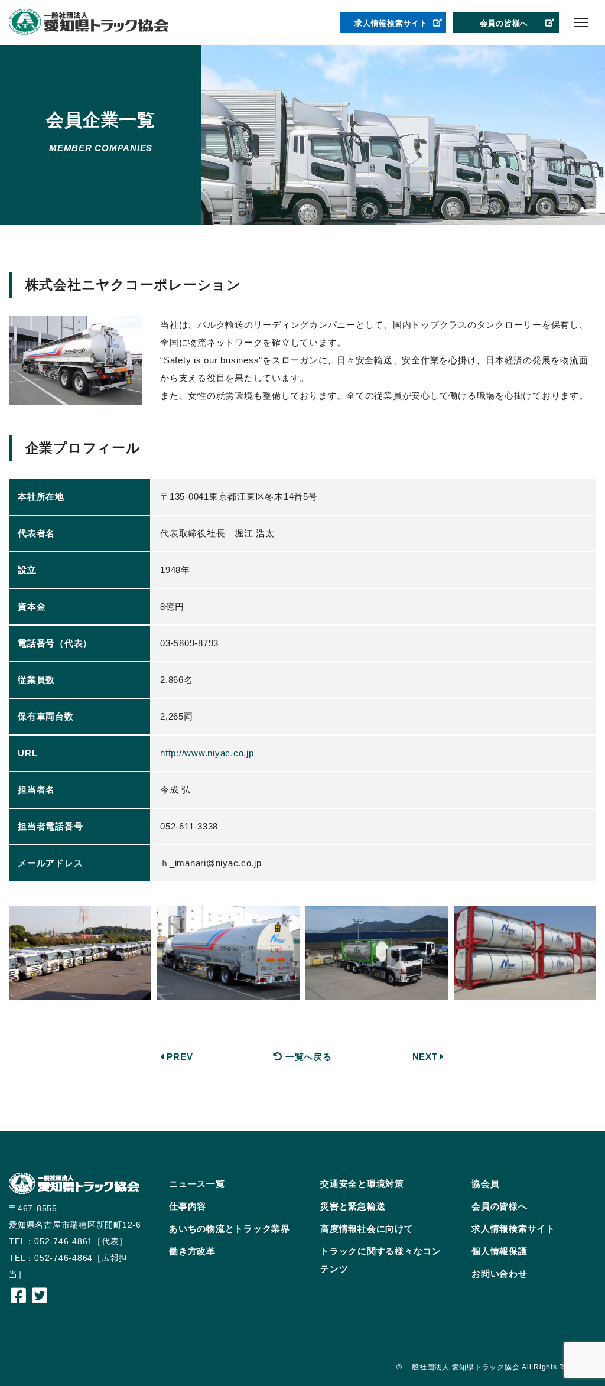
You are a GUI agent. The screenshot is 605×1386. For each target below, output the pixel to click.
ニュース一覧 (197, 1184)
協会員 (485, 1184)
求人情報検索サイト (391, 23)
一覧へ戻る (306, 1057)
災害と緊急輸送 (352, 1206)
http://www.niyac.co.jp (207, 753)
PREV (178, 1057)
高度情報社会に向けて (367, 1229)
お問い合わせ (499, 1273)
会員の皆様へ (504, 23)
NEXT (426, 1057)
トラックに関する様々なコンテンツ (380, 1260)
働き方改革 (192, 1251)
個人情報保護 (499, 1251)
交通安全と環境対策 (362, 1184)
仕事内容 (187, 1206)
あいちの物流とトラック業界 (229, 1229)
